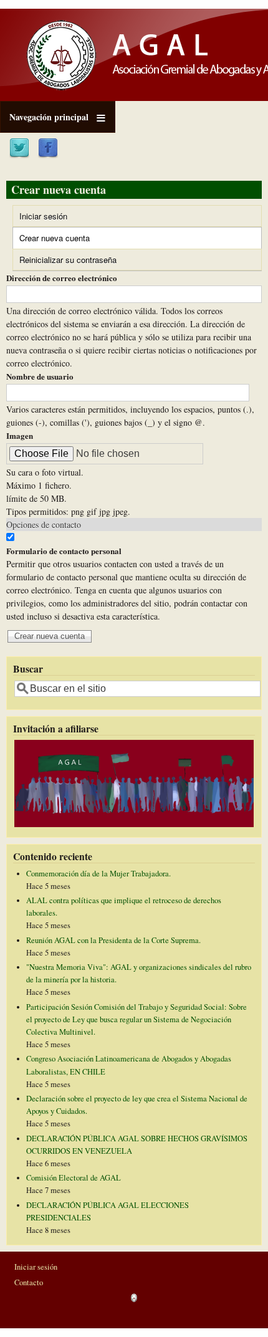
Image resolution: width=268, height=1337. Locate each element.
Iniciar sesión (43, 216)
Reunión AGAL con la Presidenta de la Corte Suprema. (113, 940)
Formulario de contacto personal (64, 551)
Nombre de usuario (40, 376)
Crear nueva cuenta (67, 240)
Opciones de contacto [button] (43, 524)
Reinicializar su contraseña (68, 260)
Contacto (28, 1282)
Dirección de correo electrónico (61, 278)
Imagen (19, 435)
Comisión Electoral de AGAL (73, 1177)
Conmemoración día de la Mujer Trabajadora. (98, 873)
